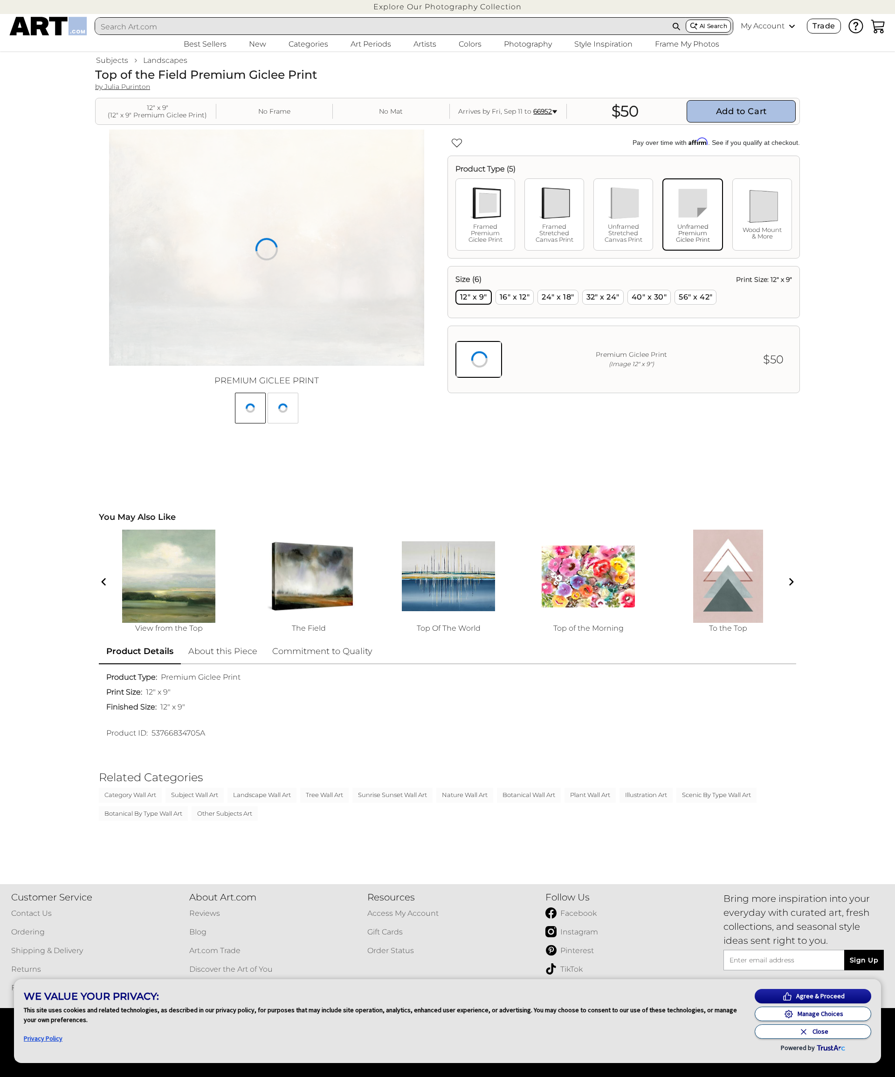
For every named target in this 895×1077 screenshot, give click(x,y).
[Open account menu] (792, 26)
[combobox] (381, 26)
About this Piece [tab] (222, 651)
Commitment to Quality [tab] (322, 651)
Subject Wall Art (194, 794)
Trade (823, 25)
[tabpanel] (624, 330)
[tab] (485, 214)
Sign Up (864, 960)
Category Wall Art (130, 794)
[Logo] (48, 26)
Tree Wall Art (324, 794)
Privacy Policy (43, 1038)
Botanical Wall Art (529, 794)
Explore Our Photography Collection (447, 6)
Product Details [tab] (139, 651)
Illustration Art (646, 794)
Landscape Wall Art (262, 794)
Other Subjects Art (224, 813)
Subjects (112, 60)
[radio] (473, 297)
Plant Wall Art (590, 794)
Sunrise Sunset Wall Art (392, 794)
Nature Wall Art (465, 794)
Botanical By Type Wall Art (143, 813)
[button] (447, 6)
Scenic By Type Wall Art (716, 794)
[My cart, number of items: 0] (878, 26)
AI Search (713, 25)
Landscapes (165, 60)
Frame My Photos (687, 44)
